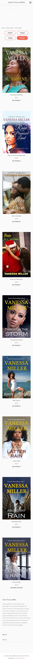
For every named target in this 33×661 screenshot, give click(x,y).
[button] (30, 2)
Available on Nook (16, 587)
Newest (22, 38)
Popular (22, 33)
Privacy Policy (20, 658)
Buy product (16, 100)
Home (3, 28)
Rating (10, 38)
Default (10, 33)
